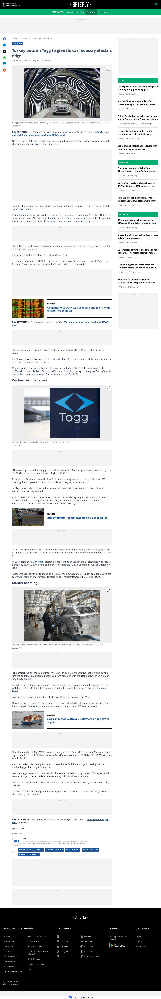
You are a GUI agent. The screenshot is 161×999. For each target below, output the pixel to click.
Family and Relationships (127, 124)
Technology (104, 12)
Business (58, 12)
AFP (38, 61)
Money (70, 12)
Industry (80, 12)
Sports (121, 257)
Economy (91, 12)
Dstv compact (72, 850)
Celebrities (123, 190)
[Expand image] (108, 68)
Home (14, 38)
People (121, 94)
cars (37, 143)
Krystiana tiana (90, 850)
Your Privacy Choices (83, 997)
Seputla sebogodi (54, 850)
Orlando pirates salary (31, 850)
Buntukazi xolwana (29, 854)
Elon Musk (38, 561)
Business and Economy (31, 38)
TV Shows (122, 287)
